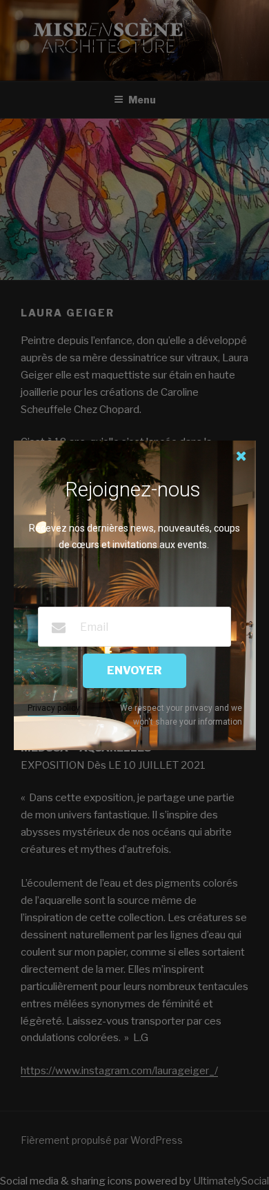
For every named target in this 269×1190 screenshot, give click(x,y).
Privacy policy (54, 708)
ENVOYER (134, 670)
